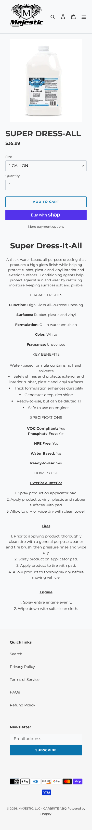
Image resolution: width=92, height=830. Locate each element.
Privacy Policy (22, 666)
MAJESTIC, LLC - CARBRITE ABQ (42, 808)
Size (8, 157)
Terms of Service (24, 679)
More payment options (46, 226)
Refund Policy (22, 705)
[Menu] (84, 16)
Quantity (12, 176)
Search (16, 654)
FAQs (15, 692)
